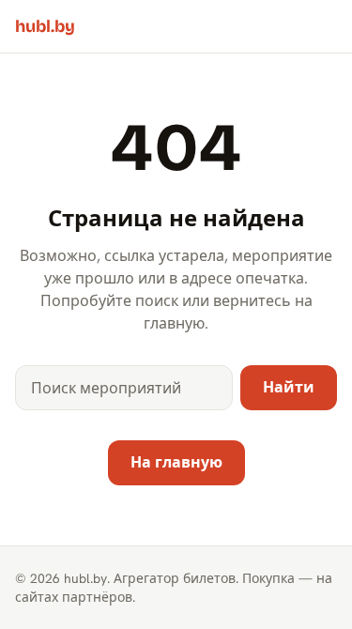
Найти (288, 387)
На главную (176, 462)
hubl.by (45, 26)
